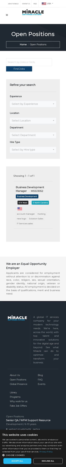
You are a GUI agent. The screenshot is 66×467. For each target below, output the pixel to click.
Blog (40, 375)
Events (41, 384)
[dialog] (33, 448)
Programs (15, 397)
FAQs (35, 3)
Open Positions (18, 379)
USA (48, 3)
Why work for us (18, 401)
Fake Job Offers (18, 405)
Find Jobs (19, 68)
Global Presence (18, 384)
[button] (33, 104)
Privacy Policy (46, 451)
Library (13, 392)
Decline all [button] (48, 461)
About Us (15, 375)
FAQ (40, 379)
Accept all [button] (17, 461)
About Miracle (13, 3)
